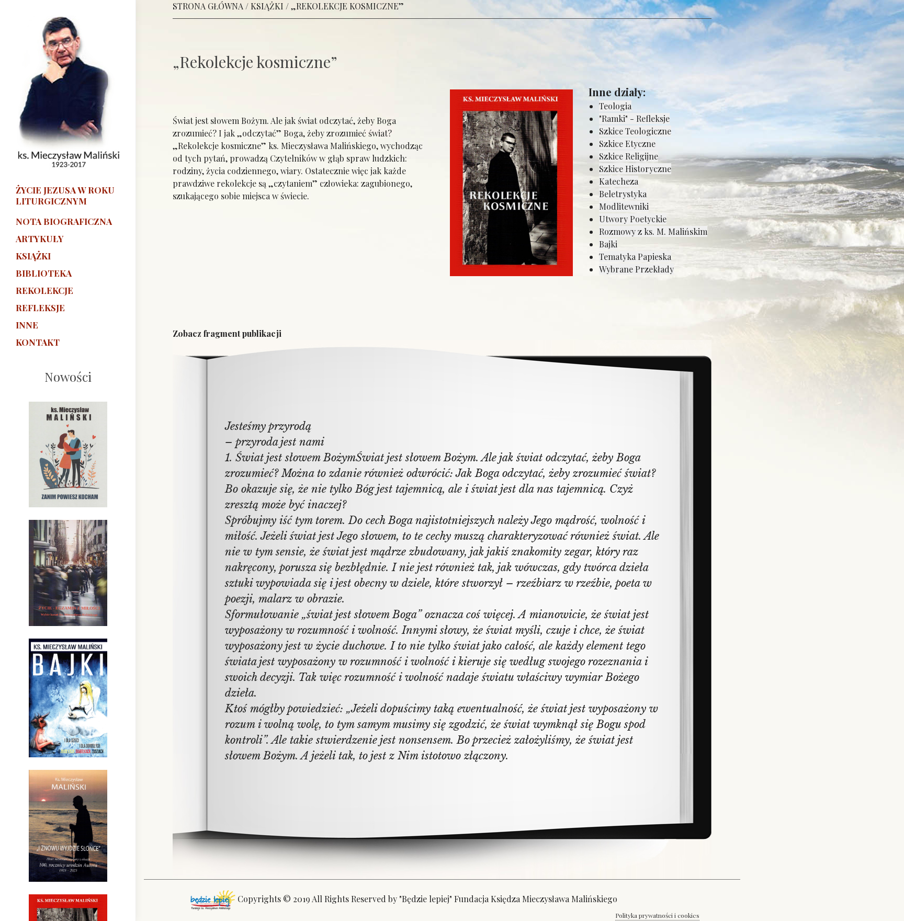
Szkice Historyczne (635, 168)
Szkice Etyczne (627, 143)
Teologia (615, 105)
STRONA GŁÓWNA (208, 6)
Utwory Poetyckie (632, 218)
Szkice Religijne (628, 156)
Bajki (608, 243)
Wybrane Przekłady (636, 269)
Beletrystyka (623, 193)
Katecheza (618, 181)
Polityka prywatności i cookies (657, 915)
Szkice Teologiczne (635, 131)
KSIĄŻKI (267, 6)
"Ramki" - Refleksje (634, 118)
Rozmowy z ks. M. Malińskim (653, 231)
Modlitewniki (624, 206)
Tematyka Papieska (635, 256)
